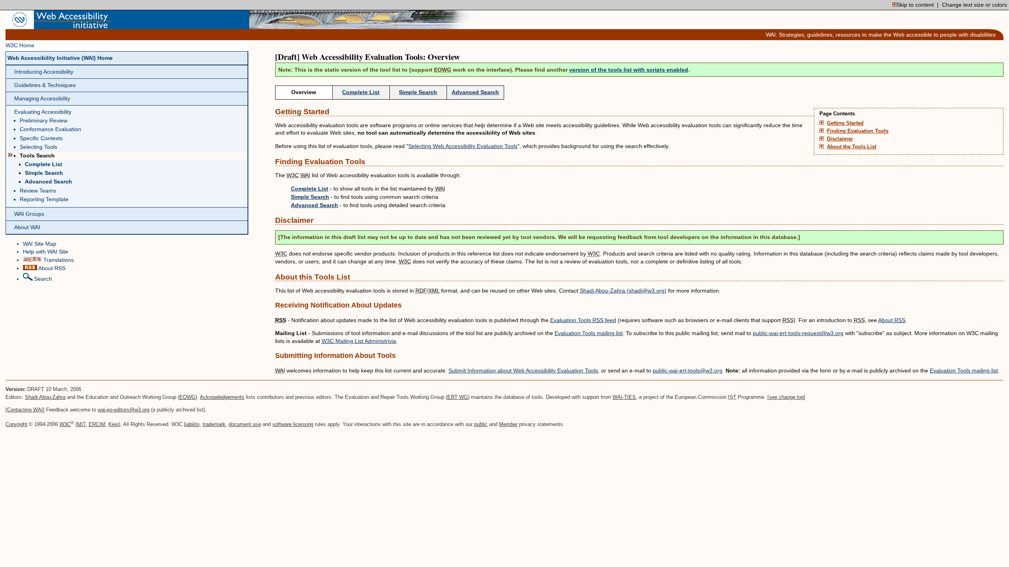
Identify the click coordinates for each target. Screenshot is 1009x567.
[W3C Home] (20, 25)
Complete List (43, 164)
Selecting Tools (38, 147)
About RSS (51, 268)
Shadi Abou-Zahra (45, 397)
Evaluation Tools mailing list (589, 333)
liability (191, 424)
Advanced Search (48, 182)
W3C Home (20, 45)
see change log (786, 397)
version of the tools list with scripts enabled (628, 70)
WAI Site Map (39, 244)
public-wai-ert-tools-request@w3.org (798, 333)
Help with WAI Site (45, 252)
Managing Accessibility (42, 99)
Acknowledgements (222, 397)
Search (42, 279)
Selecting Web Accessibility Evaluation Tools (463, 146)
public (481, 424)
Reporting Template (44, 199)
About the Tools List (851, 147)
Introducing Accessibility (43, 72)
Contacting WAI (25, 410)
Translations (58, 260)
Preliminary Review (43, 121)
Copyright (16, 424)
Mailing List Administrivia (359, 341)
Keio (113, 424)
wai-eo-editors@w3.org (123, 410)
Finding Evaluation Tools (857, 131)
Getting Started (845, 123)
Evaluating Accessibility (42, 112)
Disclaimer (840, 139)
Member (508, 424)
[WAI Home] (72, 25)
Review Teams (38, 191)
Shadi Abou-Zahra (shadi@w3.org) (623, 290)
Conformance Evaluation (50, 129)
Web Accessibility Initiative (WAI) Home (60, 58)
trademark (214, 424)
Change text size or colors (974, 5)
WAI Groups (29, 214)
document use (245, 424)
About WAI (27, 227)
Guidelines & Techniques (45, 85)
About (891, 320)
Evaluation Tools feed (583, 320)
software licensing (292, 424)
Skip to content (915, 5)
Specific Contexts (41, 138)
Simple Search (44, 173)
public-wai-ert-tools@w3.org (687, 370)
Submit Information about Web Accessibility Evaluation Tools (523, 370)
